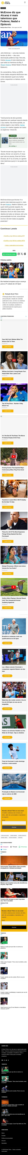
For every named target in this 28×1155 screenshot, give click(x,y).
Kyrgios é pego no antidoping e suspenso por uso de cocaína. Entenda (14, 993)
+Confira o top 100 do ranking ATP (14, 236)
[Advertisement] (14, 100)
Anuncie (4, 1140)
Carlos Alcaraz (5, 835)
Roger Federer (6, 65)
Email (3, 820)
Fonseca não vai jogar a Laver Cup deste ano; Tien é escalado (13, 900)
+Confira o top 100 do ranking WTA (14, 240)
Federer (8, 204)
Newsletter (4, 1143)
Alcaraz (8, 60)
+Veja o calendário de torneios (14, 245)
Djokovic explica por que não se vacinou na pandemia (12, 947)
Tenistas (3, 8)
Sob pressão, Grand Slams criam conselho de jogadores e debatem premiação (13, 867)
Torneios (3, 852)
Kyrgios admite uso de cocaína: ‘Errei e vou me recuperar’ (13, 977)
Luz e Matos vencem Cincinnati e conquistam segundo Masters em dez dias (13, 669)
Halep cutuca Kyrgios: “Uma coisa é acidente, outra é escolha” (14, 962)
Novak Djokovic (22, 835)
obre (3, 1133)
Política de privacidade (7, 1138)
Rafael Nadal (4, 837)
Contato (3, 1135)
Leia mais (7, 643)
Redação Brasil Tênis (6, 27)
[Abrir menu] (25, 2)
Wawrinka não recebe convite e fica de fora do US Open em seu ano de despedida (14, 702)
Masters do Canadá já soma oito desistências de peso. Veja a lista (14, 883)
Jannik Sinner (13, 835)
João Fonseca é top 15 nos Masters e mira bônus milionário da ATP (13, 1008)
